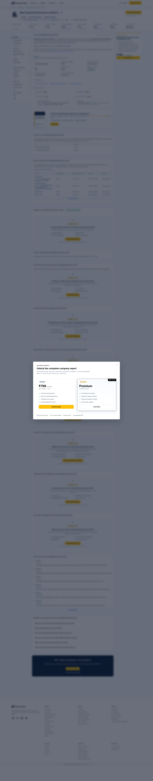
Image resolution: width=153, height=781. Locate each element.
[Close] (117, 364)
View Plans (96, 407)
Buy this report (56, 407)
